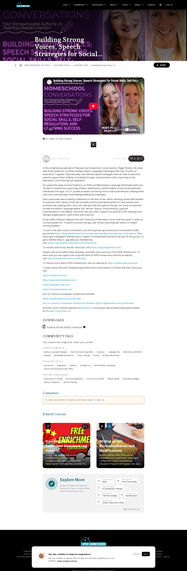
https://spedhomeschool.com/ (122, 263)
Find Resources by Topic (37, 65)
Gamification (131, 496)
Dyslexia (73, 365)
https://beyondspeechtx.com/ (106, 247)
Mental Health (113, 379)
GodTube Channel (25, 557)
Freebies (159, 551)
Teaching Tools (61, 65)
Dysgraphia (61, 365)
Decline (136, 554)
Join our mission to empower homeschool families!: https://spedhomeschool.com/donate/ (88, 303)
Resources (98, 5)
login (90, 400)
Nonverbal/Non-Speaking (104, 365)
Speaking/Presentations (64, 355)
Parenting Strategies (131, 379)
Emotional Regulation (74, 379)
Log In (169, 5)
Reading (47, 355)
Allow (145, 554)
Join (65, 5)
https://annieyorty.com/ (55, 275)
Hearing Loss (81, 65)
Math (104, 482)
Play (93, 144)
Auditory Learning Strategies (55, 352)
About (138, 5)
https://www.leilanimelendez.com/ (60, 280)
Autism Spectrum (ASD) (113, 503)
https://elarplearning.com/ (56, 284)
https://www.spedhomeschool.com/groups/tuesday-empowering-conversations (95, 233)
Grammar (101, 352)
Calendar (28, 551)
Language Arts (114, 352)
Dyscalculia (48, 365)
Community (80, 5)
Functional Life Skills (95, 379)
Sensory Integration (52, 382)
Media (113, 5)
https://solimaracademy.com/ (57, 289)
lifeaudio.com (87, 307)
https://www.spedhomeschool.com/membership (72, 242)
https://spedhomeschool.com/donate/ (66, 258)
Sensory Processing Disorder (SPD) (58, 369)
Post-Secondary (129, 482)
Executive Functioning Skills (82, 352)
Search (166, 557)
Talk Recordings (109, 496)
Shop (125, 5)
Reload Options (133, 509)
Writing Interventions (111, 355)
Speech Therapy (70, 382)
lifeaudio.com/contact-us (58, 310)
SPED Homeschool (60, 159)
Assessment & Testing (53, 379)
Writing (96, 355)
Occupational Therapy (112, 489)
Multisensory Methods (132, 352)
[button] (120, 449)
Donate (152, 5)
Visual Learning (83, 355)
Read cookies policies (67, 561)
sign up (100, 400)
